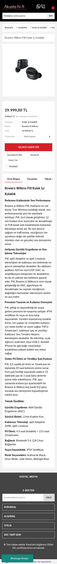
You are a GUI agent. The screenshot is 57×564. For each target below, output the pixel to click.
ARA (51, 16)
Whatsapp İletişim (19, 558)
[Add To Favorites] (13, 155)
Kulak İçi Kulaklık (29, 122)
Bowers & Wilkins (30, 126)
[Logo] (14, 6)
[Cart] (51, 6)
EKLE (49, 497)
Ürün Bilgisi (13, 179)
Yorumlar (32, 179)
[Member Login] (47, 6)
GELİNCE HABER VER (28, 147)
